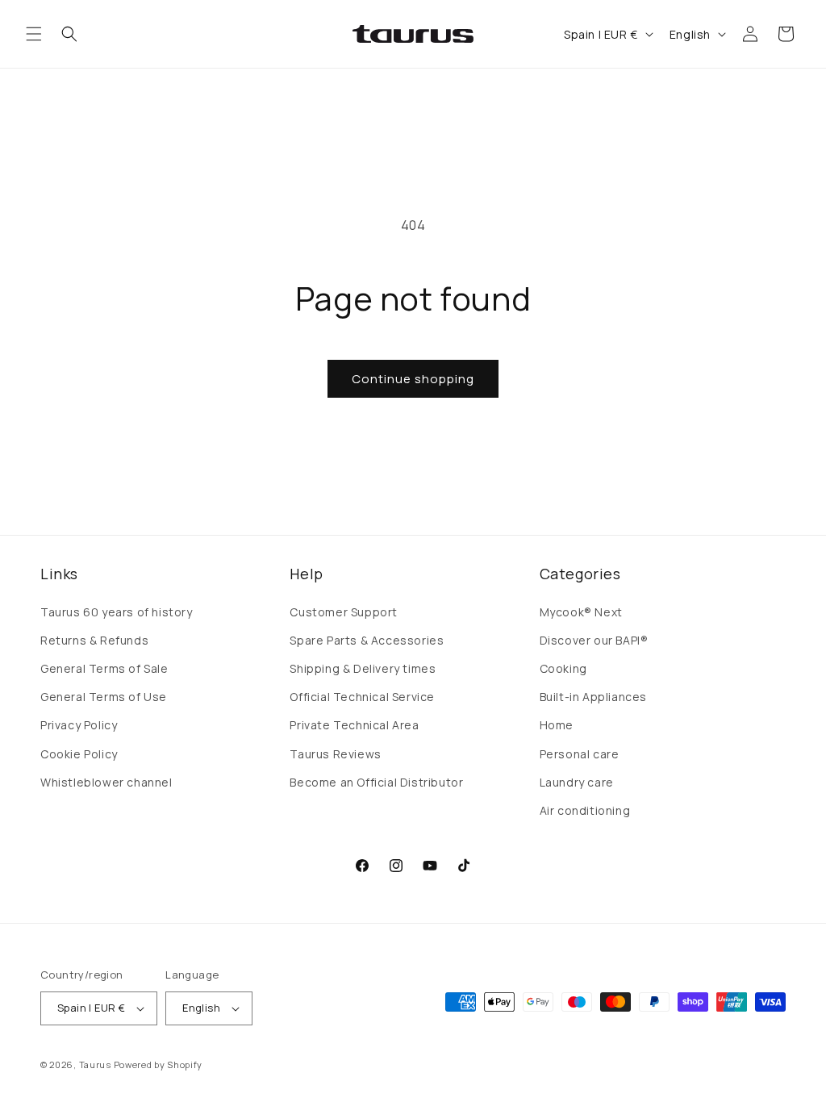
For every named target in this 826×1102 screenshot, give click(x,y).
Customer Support (344, 612)
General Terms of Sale (104, 668)
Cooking (563, 668)
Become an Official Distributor (376, 782)
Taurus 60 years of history (116, 612)
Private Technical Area (354, 725)
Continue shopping (413, 378)
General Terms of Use (103, 696)
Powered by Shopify (158, 1064)
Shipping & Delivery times (363, 668)
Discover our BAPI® (594, 640)
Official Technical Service (362, 696)
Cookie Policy (79, 754)
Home (557, 725)
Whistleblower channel (106, 782)
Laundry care (577, 782)
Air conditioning (585, 810)
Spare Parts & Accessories (367, 640)
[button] (34, 34)
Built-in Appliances (593, 696)
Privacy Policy (78, 725)
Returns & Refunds (94, 640)
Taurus (95, 1064)
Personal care (580, 754)
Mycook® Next (581, 612)
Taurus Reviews (335, 754)
